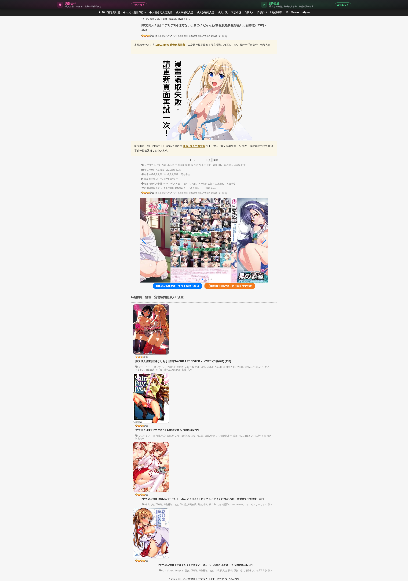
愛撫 (215, 165)
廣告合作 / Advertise (228, 579)
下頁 (208, 160)
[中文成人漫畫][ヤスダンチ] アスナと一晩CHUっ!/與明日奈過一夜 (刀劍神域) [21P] (205, 565)
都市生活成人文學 (153, 174)
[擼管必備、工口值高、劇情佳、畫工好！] (153, 35)
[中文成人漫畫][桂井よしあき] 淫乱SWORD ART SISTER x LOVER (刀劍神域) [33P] (183, 361)
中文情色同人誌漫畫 (160, 12)
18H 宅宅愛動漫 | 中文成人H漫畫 (196, 579)
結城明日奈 (240, 165)
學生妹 (202, 165)
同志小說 (236, 12)
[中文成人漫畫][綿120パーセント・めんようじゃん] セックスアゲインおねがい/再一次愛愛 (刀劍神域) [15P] (203, 499)
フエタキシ (144, 435)
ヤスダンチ (167, 570)
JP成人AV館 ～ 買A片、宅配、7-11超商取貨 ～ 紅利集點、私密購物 (202, 183)
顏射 (270, 504)
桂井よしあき (257, 366)
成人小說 (223, 12)
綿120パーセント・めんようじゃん (249, 504)
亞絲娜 (170, 165)
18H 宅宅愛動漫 (111, 12)
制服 (187, 165)
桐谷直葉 (150, 369)
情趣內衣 (214, 435)
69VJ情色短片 (171, 179)
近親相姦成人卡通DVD (155, 183)
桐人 (221, 165)
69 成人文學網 (171, 174)
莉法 (184, 369)
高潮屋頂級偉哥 (152, 188)
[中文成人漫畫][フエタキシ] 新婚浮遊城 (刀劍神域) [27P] (167, 430)
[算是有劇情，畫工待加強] (145, 35)
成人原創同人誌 (184, 12)
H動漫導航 (276, 12)
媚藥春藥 (191, 504)
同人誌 (194, 165)
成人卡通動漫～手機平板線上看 (178, 286)
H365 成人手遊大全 (194, 146)
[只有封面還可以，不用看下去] (142, 35)
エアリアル (150, 165)
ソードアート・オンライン (152, 366)
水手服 (159, 369)
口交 (203, 366)
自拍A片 (249, 12)
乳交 (163, 435)
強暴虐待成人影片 (153, 179)
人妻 (177, 435)
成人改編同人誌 (205, 12)
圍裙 (222, 366)
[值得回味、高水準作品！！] (150, 35)
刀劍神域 (179, 165)
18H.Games (292, 12)
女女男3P (230, 366)
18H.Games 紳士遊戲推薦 (170, 44)
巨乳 (209, 165)
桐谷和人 (228, 165)
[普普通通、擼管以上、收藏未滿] (147, 35)
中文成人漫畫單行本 (134, 12)
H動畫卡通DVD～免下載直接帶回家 (231, 286)
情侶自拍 (262, 12)
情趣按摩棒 (226, 435)
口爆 (209, 366)
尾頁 (215, 160)
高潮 (190, 369)
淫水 (166, 369)
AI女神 (306, 12)
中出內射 (161, 165)
